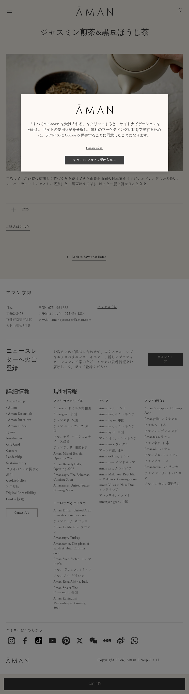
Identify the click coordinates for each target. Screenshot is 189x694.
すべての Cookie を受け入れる (94, 160)
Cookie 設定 (94, 148)
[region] (94, 132)
